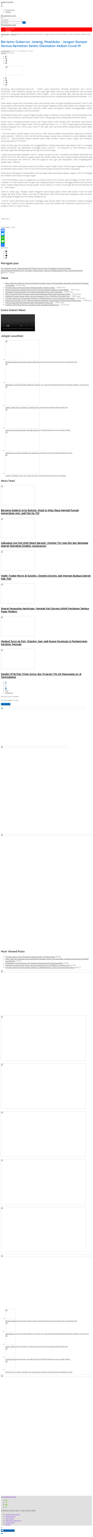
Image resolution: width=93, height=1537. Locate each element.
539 (6, 691)
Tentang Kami (10, 1516)
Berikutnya (9, 693)
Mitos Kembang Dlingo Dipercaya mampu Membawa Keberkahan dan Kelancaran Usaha (38, 294)
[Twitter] (46, 234)
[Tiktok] (6, 258)
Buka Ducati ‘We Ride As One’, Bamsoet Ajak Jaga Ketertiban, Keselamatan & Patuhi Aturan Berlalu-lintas (43, 300)
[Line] (46, 241)
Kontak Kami (10, 1523)
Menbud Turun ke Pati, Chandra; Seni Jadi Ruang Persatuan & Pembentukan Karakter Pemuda (39, 453)
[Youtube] (6, 256)
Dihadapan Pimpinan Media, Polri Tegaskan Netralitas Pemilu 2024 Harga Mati (33, 292)
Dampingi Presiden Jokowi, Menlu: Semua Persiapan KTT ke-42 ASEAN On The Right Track (37, 296)
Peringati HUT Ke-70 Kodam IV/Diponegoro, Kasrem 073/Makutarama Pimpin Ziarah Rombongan (42, 270)
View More (5, 704)
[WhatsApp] (46, 237)
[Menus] (1, 4)
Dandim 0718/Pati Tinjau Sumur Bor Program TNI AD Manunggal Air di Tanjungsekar (35, 475)
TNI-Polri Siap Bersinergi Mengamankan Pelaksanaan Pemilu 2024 (29, 303)
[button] (24, 22)
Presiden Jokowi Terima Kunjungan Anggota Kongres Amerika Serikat (30, 287)
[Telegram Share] (6, 61)
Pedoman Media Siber (13, 1520)
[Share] (46, 245)
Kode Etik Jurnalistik (12, 1514)
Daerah (3, 53)
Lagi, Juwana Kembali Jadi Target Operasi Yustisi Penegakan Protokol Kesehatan (36, 268)
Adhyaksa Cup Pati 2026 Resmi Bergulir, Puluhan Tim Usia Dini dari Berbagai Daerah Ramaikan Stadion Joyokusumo (47, 385)
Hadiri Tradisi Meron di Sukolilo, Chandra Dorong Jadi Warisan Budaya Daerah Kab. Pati (36, 407)
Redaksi (8, 1525)
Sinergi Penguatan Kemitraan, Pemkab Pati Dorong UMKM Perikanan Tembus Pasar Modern (38, 430)
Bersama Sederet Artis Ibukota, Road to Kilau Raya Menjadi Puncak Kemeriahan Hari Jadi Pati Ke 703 (41, 362)
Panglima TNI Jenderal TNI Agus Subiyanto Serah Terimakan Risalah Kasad (32, 305)
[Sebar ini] (5, 57)
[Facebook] (46, 230)
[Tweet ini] (6, 59)
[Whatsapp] (6, 63)
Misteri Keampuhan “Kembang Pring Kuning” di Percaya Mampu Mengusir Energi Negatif (37, 290)
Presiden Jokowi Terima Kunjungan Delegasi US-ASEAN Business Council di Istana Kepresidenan (40, 298)
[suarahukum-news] (8, 16)
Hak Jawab (9, 1518)
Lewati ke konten (7, 2)
